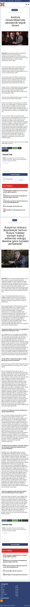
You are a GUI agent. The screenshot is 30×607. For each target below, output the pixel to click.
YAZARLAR (4, 1)
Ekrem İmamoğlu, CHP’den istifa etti (12, 206)
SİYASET (17, 589)
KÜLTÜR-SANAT (4, 594)
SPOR (2, 587)
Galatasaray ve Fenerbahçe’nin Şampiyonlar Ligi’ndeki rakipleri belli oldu (15, 196)
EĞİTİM (2, 596)
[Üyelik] (29, 1)
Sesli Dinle (5, 150)
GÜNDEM (2, 589)
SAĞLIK (16, 594)
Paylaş (4, 148)
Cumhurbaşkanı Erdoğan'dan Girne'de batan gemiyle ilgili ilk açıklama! (15, 191)
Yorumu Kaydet (15, 174)
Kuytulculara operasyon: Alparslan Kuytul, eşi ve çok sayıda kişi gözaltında (15, 201)
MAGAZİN (2, 591)
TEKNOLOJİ (3, 592)
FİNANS (16, 592)
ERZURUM (14, 10)
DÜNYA (14, 220)
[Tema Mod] (29, 4)
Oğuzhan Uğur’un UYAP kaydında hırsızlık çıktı (14, 210)
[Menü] (26, 4)
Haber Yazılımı (27, 605)
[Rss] (1, 600)
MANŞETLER (18, 1)
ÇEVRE (16, 591)
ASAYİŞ (16, 586)
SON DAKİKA (11, 1)
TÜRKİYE (17, 596)
